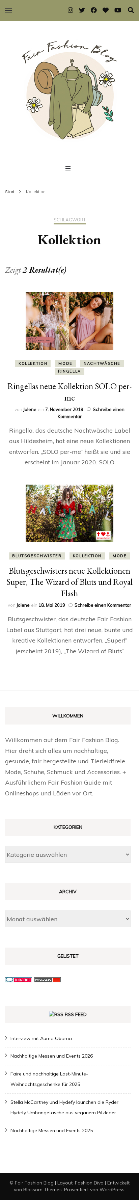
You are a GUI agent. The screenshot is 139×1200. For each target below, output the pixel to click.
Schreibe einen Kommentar (103, 605)
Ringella (69, 371)
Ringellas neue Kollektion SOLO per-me (69, 391)
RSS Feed (76, 1014)
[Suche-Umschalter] (131, 10)
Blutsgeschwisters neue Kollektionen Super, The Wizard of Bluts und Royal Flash (69, 582)
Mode (65, 363)
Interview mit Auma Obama (41, 1038)
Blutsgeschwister (36, 555)
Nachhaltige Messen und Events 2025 (51, 1130)
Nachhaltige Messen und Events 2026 (51, 1056)
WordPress (112, 1190)
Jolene (29, 409)
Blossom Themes (42, 1190)
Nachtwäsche (102, 363)
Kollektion (33, 363)
